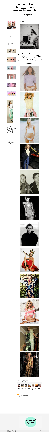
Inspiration (21, 381)
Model (28, 381)
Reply (19, 396)
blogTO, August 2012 (10, 129)
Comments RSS (39, 430)
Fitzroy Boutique (10, 430)
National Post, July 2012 (10, 130)
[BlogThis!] (23, 380)
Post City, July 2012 (10, 131)
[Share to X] (24, 380)
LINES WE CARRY (10, 43)
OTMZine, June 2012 (10, 132)
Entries (36, 430)
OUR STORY (9, 44)
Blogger (11, 143)
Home (35, 430)
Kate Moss (24, 381)
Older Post (41, 408)
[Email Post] (22, 380)
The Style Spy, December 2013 (11, 128)
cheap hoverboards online (23, 395)
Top (41, 430)
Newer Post (17, 408)
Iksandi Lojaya (10, 431)
